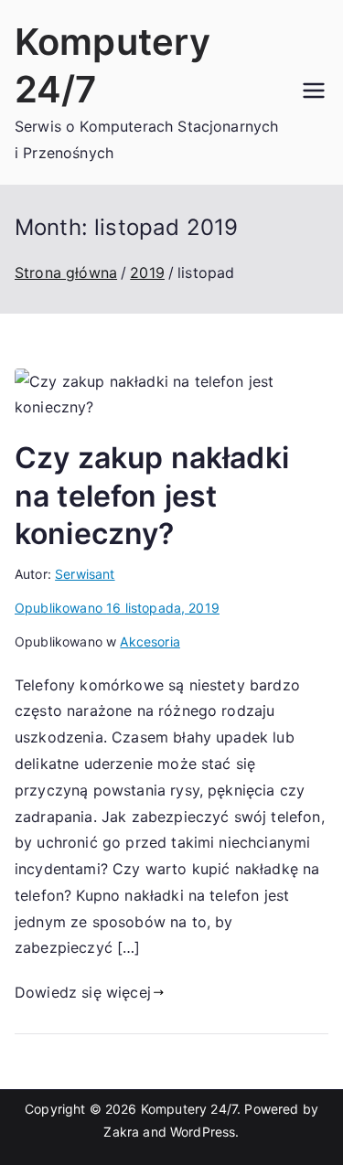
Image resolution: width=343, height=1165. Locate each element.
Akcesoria (149, 641)
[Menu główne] (313, 92)
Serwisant (84, 574)
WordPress (202, 1131)
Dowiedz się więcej (83, 992)
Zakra (121, 1131)
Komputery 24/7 (189, 1109)
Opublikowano (117, 607)
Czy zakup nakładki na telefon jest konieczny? (152, 495)
